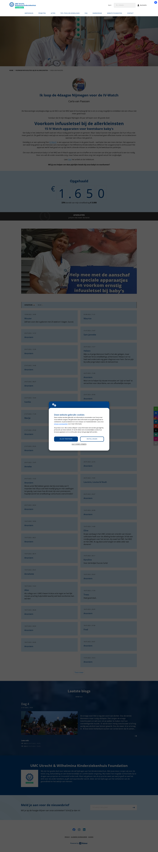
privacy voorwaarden (61, 424)
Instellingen (92, 439)
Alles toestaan (66, 439)
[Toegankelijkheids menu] (155, 2)
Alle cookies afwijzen (79, 444)
